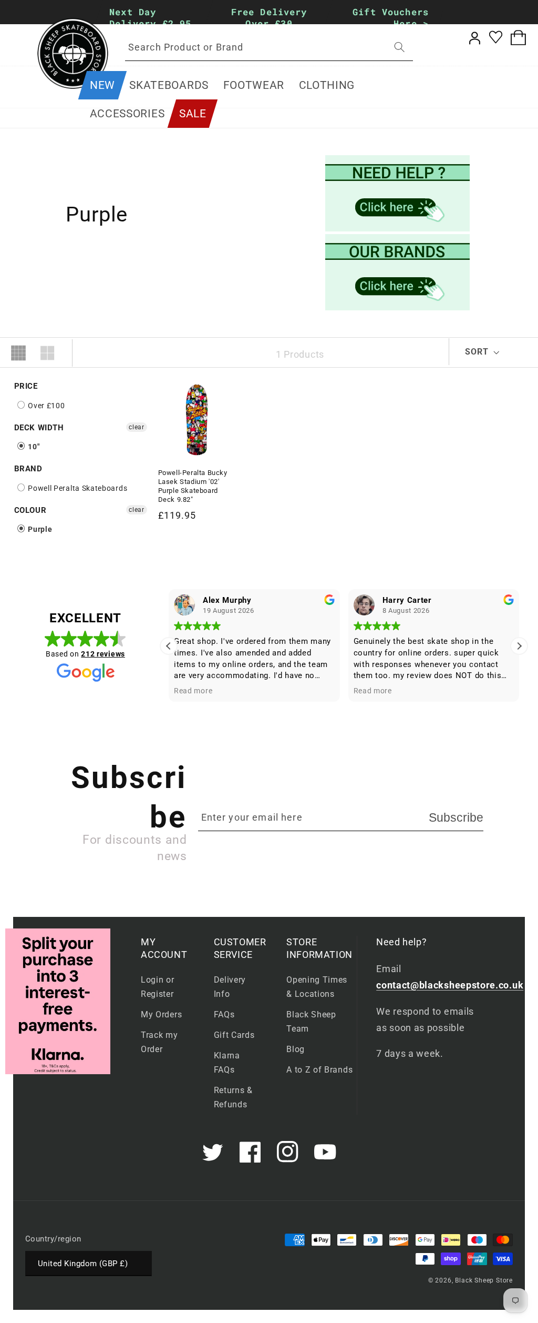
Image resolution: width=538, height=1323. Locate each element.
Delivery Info (230, 987)
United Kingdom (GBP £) (83, 1263)
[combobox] (269, 47)
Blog (295, 1049)
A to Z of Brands (319, 1070)
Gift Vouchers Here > (391, 17)
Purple (39, 529)
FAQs (224, 1014)
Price (26, 386)
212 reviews (103, 654)
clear (136, 427)
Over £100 (45, 405)
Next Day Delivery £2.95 (150, 17)
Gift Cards (234, 1035)
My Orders (161, 1014)
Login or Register (157, 987)
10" (33, 446)
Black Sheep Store (484, 1280)
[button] (169, 85)
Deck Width (39, 427)
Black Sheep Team (311, 1021)
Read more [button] (193, 690)
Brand (28, 468)
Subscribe (456, 817)
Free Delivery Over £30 (269, 17)
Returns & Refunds (233, 1097)
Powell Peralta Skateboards (77, 488)
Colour (30, 510)
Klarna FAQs (227, 1063)
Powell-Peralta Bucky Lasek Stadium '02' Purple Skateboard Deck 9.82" (192, 486)
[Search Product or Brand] (399, 47)
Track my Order (159, 1042)
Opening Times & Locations (316, 987)
